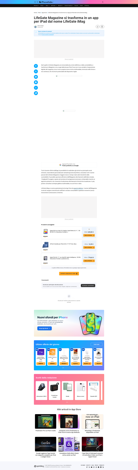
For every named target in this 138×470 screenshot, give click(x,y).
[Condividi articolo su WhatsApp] (36, 88)
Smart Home (68, 5)
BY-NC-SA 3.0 (57, 467)
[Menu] (35, 2)
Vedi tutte (96, 344)
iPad (41, 5)
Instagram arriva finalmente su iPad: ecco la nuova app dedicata (69, 431)
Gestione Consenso (65, 467)
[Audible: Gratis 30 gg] (52, 352)
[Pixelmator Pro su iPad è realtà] (45, 421)
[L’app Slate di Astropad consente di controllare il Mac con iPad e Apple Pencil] (92, 444)
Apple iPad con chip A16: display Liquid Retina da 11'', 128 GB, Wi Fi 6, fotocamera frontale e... (65, 231)
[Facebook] (87, 467)
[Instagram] (94, 467)
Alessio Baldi (40, 25)
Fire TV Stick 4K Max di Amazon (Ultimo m (75, 358)
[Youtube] (92, 467)
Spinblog (53, 465)
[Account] (102, 2)
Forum (76, 5)
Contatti (88, 465)
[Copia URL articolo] (36, 93)
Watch (60, 5)
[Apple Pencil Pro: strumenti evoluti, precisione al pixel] (64, 352)
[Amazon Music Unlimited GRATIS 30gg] (40, 352)
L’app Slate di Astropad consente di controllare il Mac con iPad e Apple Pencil (92, 455)
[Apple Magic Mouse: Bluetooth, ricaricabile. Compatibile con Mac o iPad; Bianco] (87, 352)
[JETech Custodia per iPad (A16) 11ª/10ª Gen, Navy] (45, 244)
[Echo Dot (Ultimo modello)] (98, 352)
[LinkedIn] (101, 467)
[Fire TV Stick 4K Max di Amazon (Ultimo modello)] (75, 352)
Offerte (87, 5)
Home (35, 12)
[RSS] (103, 467)
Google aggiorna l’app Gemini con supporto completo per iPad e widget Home (45, 455)
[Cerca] (37, 2)
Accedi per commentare (88, 285)
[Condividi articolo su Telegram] (36, 82)
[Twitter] (89, 467)
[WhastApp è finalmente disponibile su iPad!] (92, 421)
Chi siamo (83, 465)
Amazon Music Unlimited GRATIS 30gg (41, 358)
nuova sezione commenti (48, 34)
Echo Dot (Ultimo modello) (99, 358)
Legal (92, 465)
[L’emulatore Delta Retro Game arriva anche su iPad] (69, 444)
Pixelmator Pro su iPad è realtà (46, 430)
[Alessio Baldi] (35, 26)
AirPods (53, 5)
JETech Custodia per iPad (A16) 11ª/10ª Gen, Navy (63, 244)
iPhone (36, 5)
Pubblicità (101, 465)
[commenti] (98, 26)
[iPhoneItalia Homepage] (45, 2)
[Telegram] (98, 467)
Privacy (96, 465)
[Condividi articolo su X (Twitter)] (36, 71)
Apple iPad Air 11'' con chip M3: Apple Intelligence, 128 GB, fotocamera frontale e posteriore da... (65, 258)
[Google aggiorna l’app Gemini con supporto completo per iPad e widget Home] (45, 444)
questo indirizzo (78, 188)
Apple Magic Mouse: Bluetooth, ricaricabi (87, 358)
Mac (47, 5)
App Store (44, 12)
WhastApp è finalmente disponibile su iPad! (92, 431)
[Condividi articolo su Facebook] (36, 66)
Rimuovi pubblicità (69, 59)
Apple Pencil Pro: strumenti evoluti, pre (64, 358)
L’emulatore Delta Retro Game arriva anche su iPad (69, 454)
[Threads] (96, 467)
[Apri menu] (53, 2)
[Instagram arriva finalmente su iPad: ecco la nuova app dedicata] (69, 421)
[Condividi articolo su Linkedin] (36, 77)
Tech (81, 5)
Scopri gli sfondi (43, 328)
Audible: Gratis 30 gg (52, 358)
